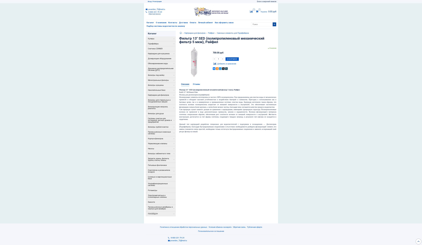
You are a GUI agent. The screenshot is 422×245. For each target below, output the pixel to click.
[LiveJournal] (226, 68)
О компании (161, 23)
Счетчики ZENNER (155, 49)
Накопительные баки (156, 90)
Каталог (150, 23)
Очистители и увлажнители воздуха (159, 171)
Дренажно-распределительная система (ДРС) (160, 69)
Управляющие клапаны (157, 144)
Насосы (151, 149)
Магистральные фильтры (158, 80)
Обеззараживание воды (158, 63)
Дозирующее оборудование (159, 59)
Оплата (193, 23)
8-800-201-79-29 (155, 12)
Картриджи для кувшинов (159, 54)
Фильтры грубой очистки (158, 127)
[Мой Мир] (220, 68)
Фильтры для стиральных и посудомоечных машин (159, 101)
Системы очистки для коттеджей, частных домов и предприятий (160, 120)
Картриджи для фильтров (195, 33)
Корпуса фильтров (155, 139)
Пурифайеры (153, 44)
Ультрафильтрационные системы (158, 184)
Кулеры (151, 39)
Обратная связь (239, 227)
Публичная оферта (254, 227)
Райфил (211, 33)
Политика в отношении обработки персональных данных (183, 227)
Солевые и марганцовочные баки (160, 178)
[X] (223, 68)
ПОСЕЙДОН (153, 214)
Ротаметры (152, 190)
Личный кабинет (205, 23)
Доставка (183, 23)
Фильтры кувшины (156, 85)
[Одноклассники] (217, 68)
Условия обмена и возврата (220, 227)
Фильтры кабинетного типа (159, 154)
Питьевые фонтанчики (157, 165)
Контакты (172, 23)
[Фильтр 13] (194, 62)
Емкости (151, 202)
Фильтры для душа (156, 113)
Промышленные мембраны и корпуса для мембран (160, 208)
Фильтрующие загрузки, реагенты (158, 108)
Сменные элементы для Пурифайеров (233, 33)
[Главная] (181, 33)
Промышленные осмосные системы (159, 133)
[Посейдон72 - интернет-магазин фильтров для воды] (210, 11)
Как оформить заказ (224, 23)
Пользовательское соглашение (211, 231)
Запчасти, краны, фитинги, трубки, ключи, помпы (158, 159)
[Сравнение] (251, 11)
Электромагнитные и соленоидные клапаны (157, 196)
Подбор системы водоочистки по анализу (166, 26)
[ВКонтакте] (214, 68)
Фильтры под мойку (156, 75)
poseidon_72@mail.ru (156, 9)
